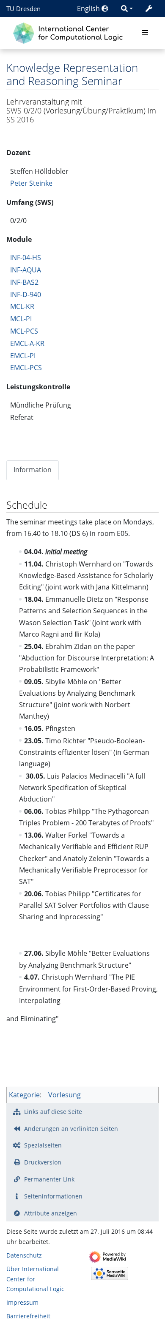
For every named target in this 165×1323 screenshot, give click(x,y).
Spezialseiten (43, 1145)
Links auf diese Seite (53, 1112)
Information (33, 469)
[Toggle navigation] (145, 33)
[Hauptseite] (70, 32)
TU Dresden (23, 8)
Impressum (22, 1302)
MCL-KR (22, 306)
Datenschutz (24, 1255)
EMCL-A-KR (27, 343)
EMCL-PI (23, 355)
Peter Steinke (31, 183)
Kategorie (24, 1094)
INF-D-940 (25, 294)
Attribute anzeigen (50, 1213)
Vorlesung (64, 1094)
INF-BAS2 (24, 282)
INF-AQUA (25, 270)
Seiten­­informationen (53, 1196)
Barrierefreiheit (28, 1316)
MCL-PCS (24, 331)
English (89, 8)
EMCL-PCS (26, 367)
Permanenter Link (49, 1179)
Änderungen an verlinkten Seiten (71, 1129)
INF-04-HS (25, 257)
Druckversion (42, 1162)
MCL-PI (21, 318)
